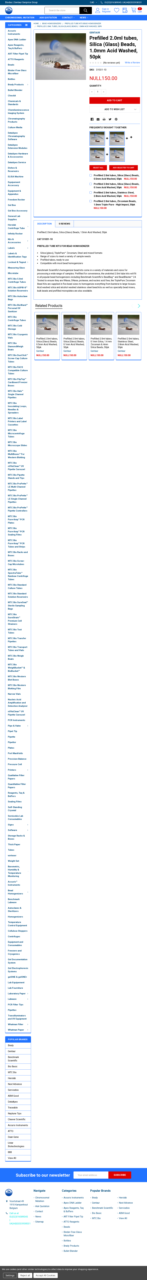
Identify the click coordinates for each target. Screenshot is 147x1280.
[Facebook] (92, 119)
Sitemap (39, 1221)
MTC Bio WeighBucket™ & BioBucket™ (16, 667)
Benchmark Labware (14, 901)
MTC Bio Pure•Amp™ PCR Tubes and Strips (16, 543)
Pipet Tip (12, 731)
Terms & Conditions (22, 1264)
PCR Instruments (16, 720)
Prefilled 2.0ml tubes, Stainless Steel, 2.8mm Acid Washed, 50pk (128, 343)
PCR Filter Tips (15, 1004)
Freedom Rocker (16, 199)
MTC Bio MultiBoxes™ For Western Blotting (16, 454)
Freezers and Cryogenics (15, 952)
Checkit (12, 95)
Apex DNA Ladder (17, 39)
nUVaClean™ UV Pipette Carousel (16, 713)
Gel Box (12, 205)
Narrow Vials (14, 694)
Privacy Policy (125, 1264)
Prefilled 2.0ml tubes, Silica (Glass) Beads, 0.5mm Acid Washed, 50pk (47, 343)
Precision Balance (17, 759)
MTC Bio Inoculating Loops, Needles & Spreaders (17, 408)
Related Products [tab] (48, 306)
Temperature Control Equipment (17, 924)
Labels (11, 248)
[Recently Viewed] (127, 10)
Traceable (13, 1107)
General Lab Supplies (14, 218)
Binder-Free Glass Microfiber (17, 72)
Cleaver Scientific (16, 1119)
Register (106, 11)
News (83, 17)
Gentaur (12, 1051)
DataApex (13, 1101)
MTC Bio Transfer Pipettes (17, 640)
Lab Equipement (16, 982)
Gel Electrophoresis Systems (18, 970)
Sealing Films (15, 801)
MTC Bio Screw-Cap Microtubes (16, 563)
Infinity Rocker (15, 233)
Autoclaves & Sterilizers (14, 910)
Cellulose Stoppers (17, 931)
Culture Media (15, 127)
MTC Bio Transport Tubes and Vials (17, 649)
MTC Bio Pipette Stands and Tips (16, 477)
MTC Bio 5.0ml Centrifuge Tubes (17, 280)
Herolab (12, 1078)
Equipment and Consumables (15, 944)
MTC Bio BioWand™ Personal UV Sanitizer (18, 308)
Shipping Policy (56, 1264)
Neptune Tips (14, 1113)
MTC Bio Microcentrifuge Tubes (16, 433)
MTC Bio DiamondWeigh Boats (15, 346)
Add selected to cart (123, 168)
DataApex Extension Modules (17, 147)
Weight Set (13, 861)
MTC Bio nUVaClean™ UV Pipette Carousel (16, 466)
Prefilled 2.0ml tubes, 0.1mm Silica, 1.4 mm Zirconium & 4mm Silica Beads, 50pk (101, 343)
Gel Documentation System (17, 961)
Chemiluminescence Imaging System (18, 112)
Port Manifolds (15, 753)
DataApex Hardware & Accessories (18, 155)
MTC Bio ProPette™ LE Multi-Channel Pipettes (18, 486)
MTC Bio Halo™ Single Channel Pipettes (15, 394)
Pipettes (12, 1010)
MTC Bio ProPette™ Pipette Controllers (18, 509)
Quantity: (95, 85)
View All (12, 1158)
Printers (12, 770)
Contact (67, 17)
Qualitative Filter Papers (16, 777)
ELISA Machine (15, 176)
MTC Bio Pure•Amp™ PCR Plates (16, 519)
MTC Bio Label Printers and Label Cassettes (17, 421)
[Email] (98, 119)
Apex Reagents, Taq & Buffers (16, 47)
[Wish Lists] (118, 10)
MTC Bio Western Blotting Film (17, 687)
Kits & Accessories (14, 241)
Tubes (11, 850)
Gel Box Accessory (17, 210)
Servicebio (13, 1090)
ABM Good (13, 1096)
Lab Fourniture (15, 988)
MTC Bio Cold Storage (15, 327)
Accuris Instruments (14, 32)
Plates (11, 748)
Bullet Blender (15, 90)
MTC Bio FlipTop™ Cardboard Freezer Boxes (17, 382)
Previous (133, 306)
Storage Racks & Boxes (16, 837)
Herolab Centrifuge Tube (16, 227)
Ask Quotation (48, 17)
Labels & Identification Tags (17, 255)
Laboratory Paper (17, 993)
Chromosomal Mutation (19, 17)
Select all (98, 168)
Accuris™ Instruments (14, 883)
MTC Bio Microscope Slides (17, 444)
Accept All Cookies (45, 1275)
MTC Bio (12, 1072)
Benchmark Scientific (13, 1059)
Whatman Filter (15, 1024)
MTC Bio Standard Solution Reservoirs (18, 595)
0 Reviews (64, 223)
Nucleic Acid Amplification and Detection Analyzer (18, 702)
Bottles (11, 79)
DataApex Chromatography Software (16, 136)
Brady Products (16, 84)
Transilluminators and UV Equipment (17, 1017)
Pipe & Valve (14, 726)
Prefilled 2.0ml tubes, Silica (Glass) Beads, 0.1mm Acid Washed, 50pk (74, 343)
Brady (11, 1045)
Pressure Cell (15, 764)
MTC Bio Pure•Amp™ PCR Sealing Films (16, 531)
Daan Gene (13, 1137)
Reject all (25, 1275)
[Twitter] (110, 119)
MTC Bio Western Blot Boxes (17, 678)
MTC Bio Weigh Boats (16, 657)
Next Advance (15, 1084)
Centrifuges (14, 936)
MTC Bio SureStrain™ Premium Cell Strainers (15, 619)
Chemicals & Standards (14, 103)
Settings (10, 1275)
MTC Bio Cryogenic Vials (18, 336)
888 (10, 1152)
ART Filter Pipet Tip (18, 53)
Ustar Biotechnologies (16, 1145)
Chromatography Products (16, 120)
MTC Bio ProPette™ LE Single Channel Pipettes (18, 498)
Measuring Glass (16, 267)
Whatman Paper (16, 1030)
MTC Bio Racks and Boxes (18, 554)
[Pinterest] (116, 119)
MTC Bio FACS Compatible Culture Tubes (18, 370)
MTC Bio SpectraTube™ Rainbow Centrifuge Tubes (18, 574)
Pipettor (12, 742)
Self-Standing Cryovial (15, 809)
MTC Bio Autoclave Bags (17, 298)
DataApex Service (17, 162)
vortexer (12, 855)
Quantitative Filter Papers (17, 786)
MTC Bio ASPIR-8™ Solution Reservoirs (18, 289)
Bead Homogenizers (15, 892)
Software (12, 830)
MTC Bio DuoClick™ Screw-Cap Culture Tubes (18, 358)
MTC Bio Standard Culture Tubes (17, 586)
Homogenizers (15, 916)
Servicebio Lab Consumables (15, 818)
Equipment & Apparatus (14, 193)
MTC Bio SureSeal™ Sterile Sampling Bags (18, 605)
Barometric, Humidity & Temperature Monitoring (14, 871)
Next (138, 306)
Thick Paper (14, 844)
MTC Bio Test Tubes (15, 631)
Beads (11, 65)
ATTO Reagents (16, 59)
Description (44, 223)
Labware (12, 999)
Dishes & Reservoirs (13, 169)
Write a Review (132, 62)
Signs (11, 824)
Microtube (13, 273)
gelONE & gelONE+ (17, 977)
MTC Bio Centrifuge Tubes (17, 319)
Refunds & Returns (90, 1264)
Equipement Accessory (14, 184)
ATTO (10, 1131)
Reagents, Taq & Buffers (16, 794)
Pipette (11, 737)
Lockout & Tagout (17, 262)
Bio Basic (12, 1066)
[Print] (104, 119)
